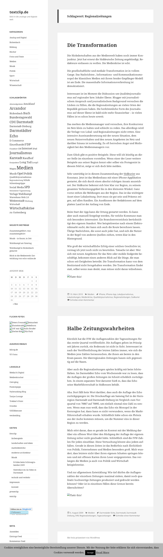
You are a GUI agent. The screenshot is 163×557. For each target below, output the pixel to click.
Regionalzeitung (16, 180)
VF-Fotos (13, 354)
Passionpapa (15, 387)
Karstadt (16, 158)
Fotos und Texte (17, 56)
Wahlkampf (25, 193)
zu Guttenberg (18, 212)
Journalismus (21, 152)
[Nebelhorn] (30, 325)
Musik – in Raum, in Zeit (21, 238)
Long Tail (26, 162)
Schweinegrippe (17, 183)
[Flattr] (105, 277)
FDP (28, 144)
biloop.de (14, 349)
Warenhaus (15, 197)
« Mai (15, 304)
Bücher (13, 52)
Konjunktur (14, 162)
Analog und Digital (18, 37)
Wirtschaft (14, 80)
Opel (20, 173)
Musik (12, 66)
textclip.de (19, 12)
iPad (35, 148)
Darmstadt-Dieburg (20, 126)
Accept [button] (90, 552)
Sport (12, 75)
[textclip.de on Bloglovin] (21, 509)
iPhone (102, 294)
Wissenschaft (15, 85)
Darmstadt (25, 122)
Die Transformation (92, 45)
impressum (15, 482)
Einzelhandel (17, 144)
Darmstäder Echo (107, 512)
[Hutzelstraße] (17, 325)
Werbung (29, 201)
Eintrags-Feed (16, 536)
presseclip (14, 491)
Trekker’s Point (16, 401)
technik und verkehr (20, 477)
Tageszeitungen (104, 515)
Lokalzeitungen (74, 297)
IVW (77, 515)
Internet (27, 148)
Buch (26, 113)
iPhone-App (111, 294)
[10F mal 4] (15, 328)
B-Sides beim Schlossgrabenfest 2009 (24, 463)
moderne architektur (21, 452)
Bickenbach (15, 42)
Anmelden (14, 531)
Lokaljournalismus (125, 294)
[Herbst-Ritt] (16, 331)
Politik (12, 71)
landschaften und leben (22, 443)
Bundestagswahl (21, 117)
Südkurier (129, 173)
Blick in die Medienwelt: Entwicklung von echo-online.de (23, 257)
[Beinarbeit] (32, 322)
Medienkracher (17, 377)
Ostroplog (14, 382)
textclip (13, 496)
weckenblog (15, 415)
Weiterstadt (17, 200)
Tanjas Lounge (16, 396)
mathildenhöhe (18, 448)
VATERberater (16, 410)
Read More (102, 552)
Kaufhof (28, 158)
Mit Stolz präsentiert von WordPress (83, 537)
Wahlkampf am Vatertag (21, 243)
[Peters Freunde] (18, 322)
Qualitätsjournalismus (20, 177)
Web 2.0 (25, 197)
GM (19, 148)
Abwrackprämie (16, 104)
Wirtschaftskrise (22, 208)
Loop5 (35, 162)
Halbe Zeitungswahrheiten (101, 328)
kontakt (14, 487)
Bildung (13, 47)
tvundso (13, 406)
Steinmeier (14, 191)
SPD (27, 187)
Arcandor (18, 108)
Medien (13, 61)
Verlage (14, 193)
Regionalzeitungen (122, 297)
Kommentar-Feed (17, 541)
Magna (13, 168)
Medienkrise (87, 297)
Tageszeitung (24, 191)
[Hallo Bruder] (28, 328)
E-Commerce (17, 140)
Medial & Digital (17, 372)
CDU (13, 122)
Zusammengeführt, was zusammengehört (20, 232)
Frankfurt (14, 149)
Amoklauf (29, 103)
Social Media (17, 187)
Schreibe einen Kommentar (82, 300)
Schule (27, 180)
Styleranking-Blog (18, 391)
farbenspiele (17, 438)
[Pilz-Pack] (27, 331)
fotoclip (13, 433)
